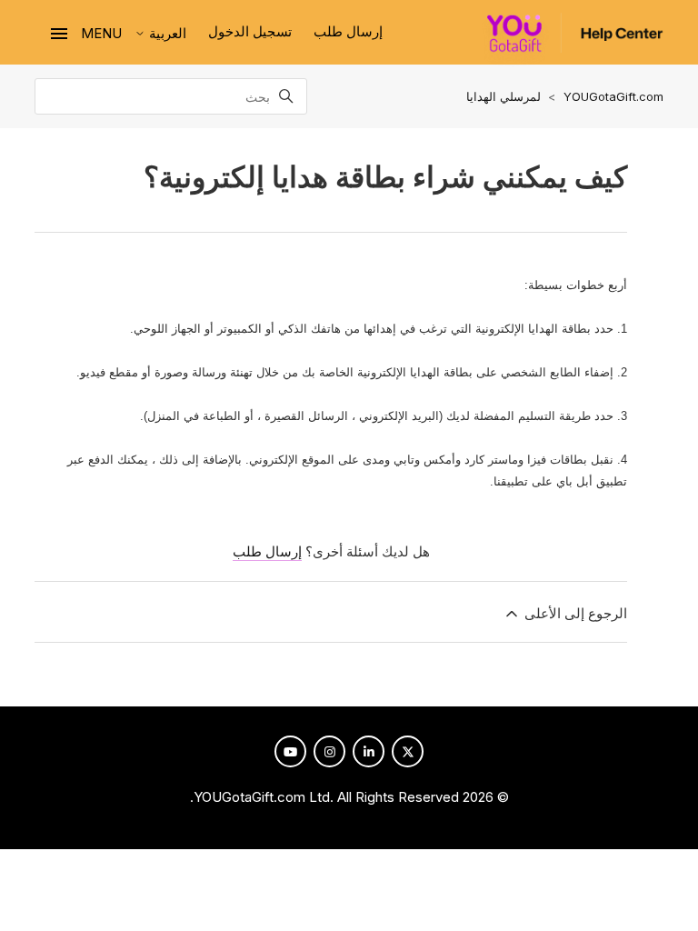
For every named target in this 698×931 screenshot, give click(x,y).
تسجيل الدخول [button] (250, 31)
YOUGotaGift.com (613, 96)
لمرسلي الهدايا (503, 96)
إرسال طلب (348, 31)
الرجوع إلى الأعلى (573, 613)
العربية (165, 33)
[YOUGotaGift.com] (568, 40)
